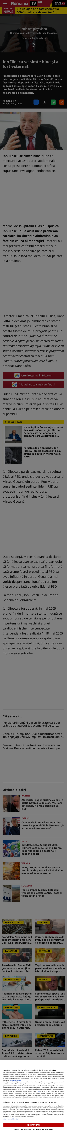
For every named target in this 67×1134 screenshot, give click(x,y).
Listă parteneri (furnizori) (11, 1119)
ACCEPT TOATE (33, 1125)
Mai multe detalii (15, 1080)
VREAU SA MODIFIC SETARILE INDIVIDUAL (33, 1129)
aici (39, 1091)
